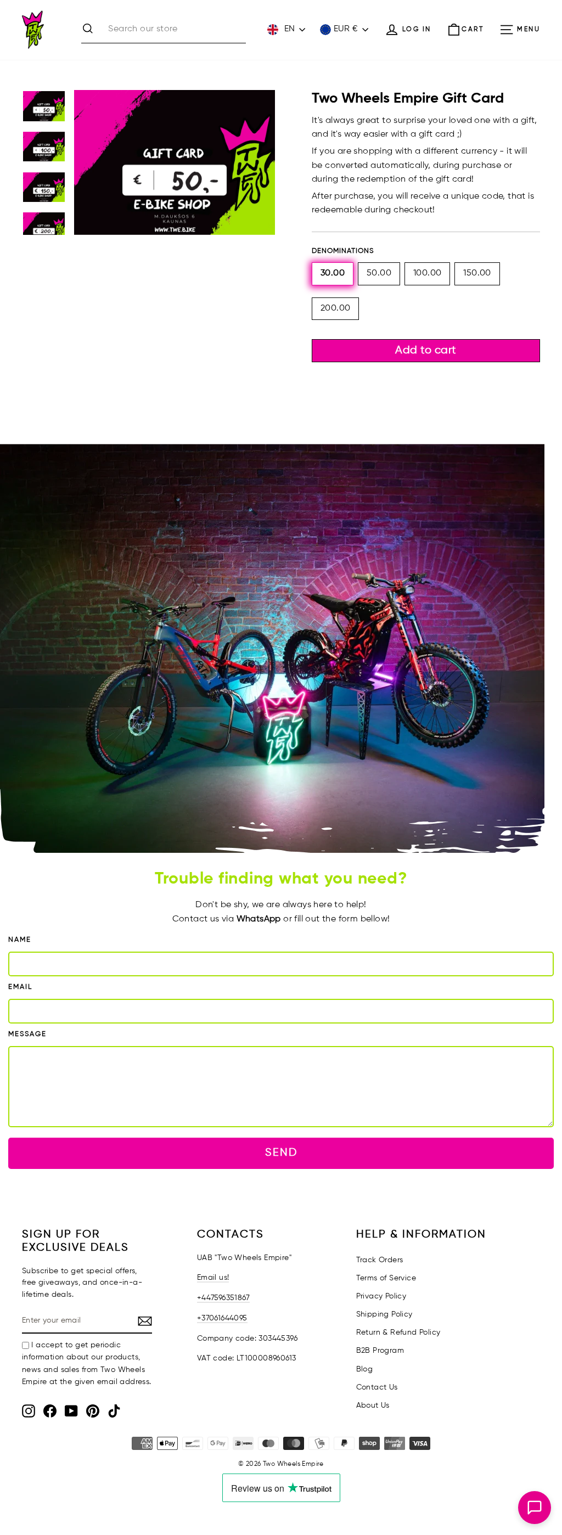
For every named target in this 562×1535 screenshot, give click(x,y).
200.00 (335, 308)
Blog (364, 1369)
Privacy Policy (381, 1296)
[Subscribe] (145, 1321)
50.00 (379, 273)
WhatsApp (259, 919)
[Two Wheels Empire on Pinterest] (92, 1411)
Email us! (213, 1277)
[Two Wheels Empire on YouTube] (71, 1411)
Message (27, 1034)
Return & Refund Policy (398, 1332)
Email (20, 987)
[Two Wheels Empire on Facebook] (50, 1411)
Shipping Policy (384, 1314)
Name (19, 939)
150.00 (477, 273)
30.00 (333, 273)
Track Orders (379, 1260)
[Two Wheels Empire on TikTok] (114, 1411)
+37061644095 (222, 1318)
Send (281, 1153)
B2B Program (380, 1350)
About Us (373, 1405)
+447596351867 (223, 1298)
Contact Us (377, 1387)
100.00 (427, 273)
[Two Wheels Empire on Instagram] (28, 1411)
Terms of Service (386, 1278)
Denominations (343, 251)
